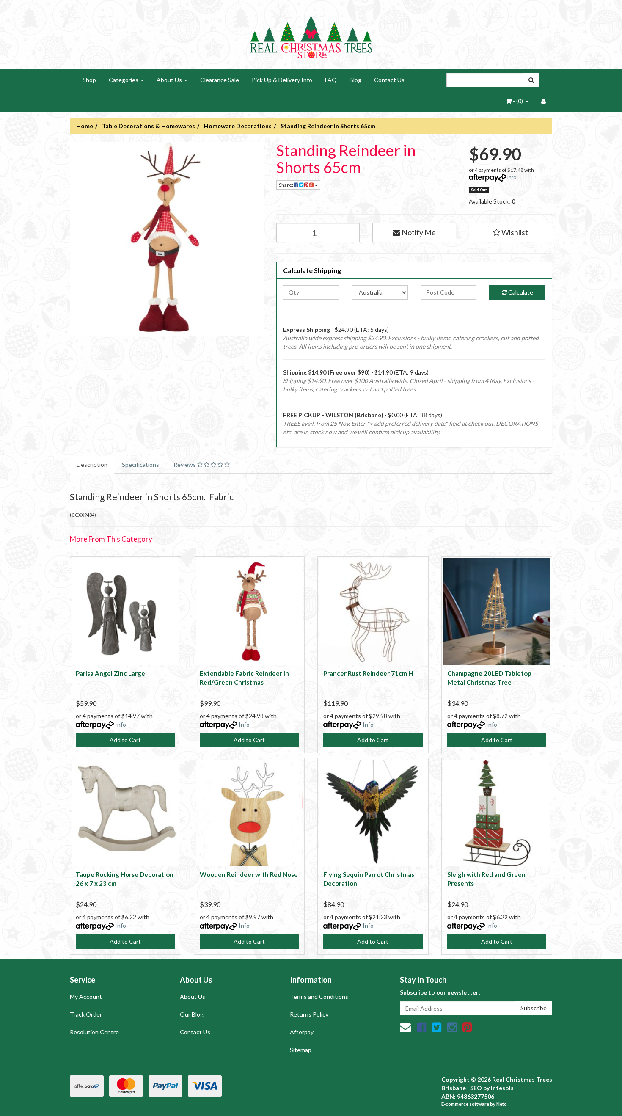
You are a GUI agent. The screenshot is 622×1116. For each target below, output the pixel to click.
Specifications (140, 464)
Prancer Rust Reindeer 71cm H (368, 673)
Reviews (185, 464)
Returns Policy (309, 1014)
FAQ (331, 79)
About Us (170, 79)
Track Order (86, 1014)
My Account (86, 996)
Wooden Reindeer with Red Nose (249, 874)
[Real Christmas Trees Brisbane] (311, 33)
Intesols (502, 1087)
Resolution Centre (94, 1032)
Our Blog (192, 1014)
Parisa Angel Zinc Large (110, 673)
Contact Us (389, 79)
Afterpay (302, 1032)
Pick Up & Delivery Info (282, 79)
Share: (286, 185)
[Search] (531, 80)
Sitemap (300, 1049)
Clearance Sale (219, 79)
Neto (501, 1104)
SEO (476, 1087)
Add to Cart (125, 740)
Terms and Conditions (319, 996)
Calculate (520, 292)
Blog (355, 79)
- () (518, 101)
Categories (124, 79)
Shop (89, 79)
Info (511, 177)
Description (92, 464)
